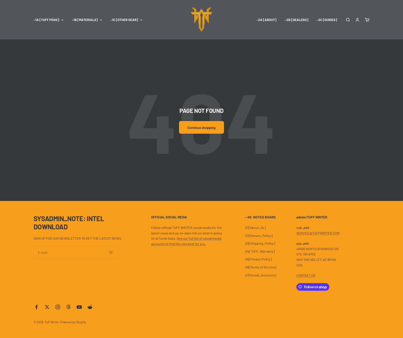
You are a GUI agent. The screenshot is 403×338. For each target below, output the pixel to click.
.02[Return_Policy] (258, 236)
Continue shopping (201, 127)
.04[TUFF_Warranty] (260, 251)
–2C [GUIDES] (327, 20)
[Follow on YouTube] (79, 307)
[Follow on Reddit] (90, 307)
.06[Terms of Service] (260, 267)
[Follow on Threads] (68, 307)
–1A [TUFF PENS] (46, 20)
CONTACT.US (305, 275)
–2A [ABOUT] (266, 20)
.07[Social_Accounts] (260, 275)
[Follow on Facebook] (36, 307)
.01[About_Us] (255, 228)
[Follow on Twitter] (47, 307)
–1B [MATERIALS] (85, 20)
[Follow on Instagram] (58, 307)
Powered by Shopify (73, 322)
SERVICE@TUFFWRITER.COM (317, 233)
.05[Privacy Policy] (258, 259)
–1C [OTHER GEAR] (124, 20)
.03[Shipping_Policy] (260, 243)
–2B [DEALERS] (296, 20)
